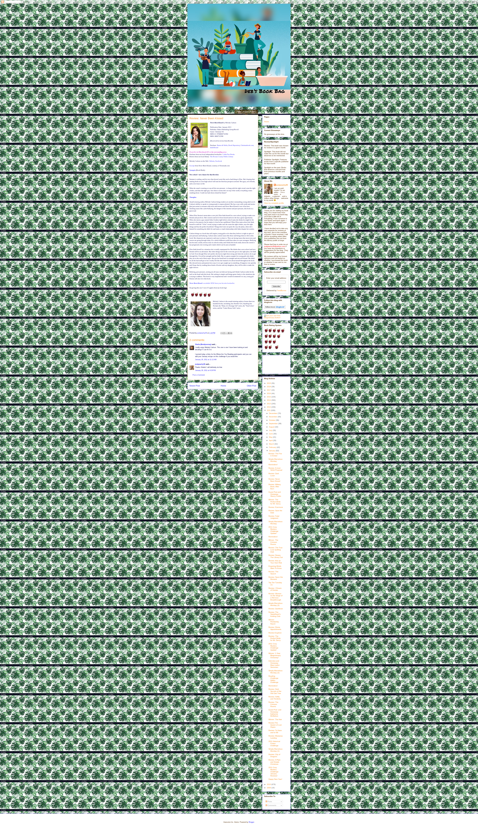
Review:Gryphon (275, 633)
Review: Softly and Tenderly (275, 698)
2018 (269, 387)
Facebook (218, 161)
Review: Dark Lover (274, 475)
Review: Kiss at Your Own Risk (275, 562)
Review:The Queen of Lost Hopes (275, 725)
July (271, 430)
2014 (269, 400)
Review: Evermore (276, 507)
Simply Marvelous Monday (275, 460)
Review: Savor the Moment (276, 578)
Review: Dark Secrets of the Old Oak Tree (275, 691)
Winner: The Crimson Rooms (273, 542)
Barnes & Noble (222, 145)
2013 (269, 404)
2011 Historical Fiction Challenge (274, 743)
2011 (269, 410)
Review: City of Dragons (274, 755)
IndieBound (214, 147)
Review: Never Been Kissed (274, 480)
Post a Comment (199, 375)
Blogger (251, 822)
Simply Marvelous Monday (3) (275, 604)
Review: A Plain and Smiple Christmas (274, 762)
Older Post (251, 386)
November (273, 417)
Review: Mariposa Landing (276, 737)
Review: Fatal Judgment (274, 517)
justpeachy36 (200, 364)
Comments (271, 805)
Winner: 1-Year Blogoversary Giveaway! (275, 655)
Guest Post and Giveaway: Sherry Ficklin (275, 494)
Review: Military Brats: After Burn (275, 486)
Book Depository (234, 145)
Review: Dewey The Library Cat (276, 556)
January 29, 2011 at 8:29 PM (205, 370)
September (273, 424)
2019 (269, 383)
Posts (269, 802)
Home (223, 386)
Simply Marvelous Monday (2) (275, 672)
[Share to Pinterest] (231, 333)
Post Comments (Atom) (227, 394)
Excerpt (192, 166)
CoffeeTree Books (228, 154)
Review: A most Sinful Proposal (275, 469)
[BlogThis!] (224, 333)
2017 (269, 390)
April (271, 440)
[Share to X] (226, 333)
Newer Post (194, 386)
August (272, 427)
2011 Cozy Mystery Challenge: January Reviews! (274, 771)
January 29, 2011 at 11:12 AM (205, 359)
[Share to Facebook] (229, 333)
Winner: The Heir (275, 719)
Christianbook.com (247, 145)
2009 (269, 788)
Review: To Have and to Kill (275, 731)
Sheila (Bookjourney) (203, 344)
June (271, 434)
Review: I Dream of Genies (275, 589)
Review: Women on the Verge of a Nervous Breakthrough (275, 597)
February (273, 447)
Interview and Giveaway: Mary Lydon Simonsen (274, 664)
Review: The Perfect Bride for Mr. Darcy (275, 638)
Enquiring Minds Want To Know (275, 567)
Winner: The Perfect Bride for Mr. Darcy (275, 502)
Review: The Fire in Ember (275, 455)
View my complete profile (274, 203)
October (272, 420)
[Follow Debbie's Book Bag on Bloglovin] (275, 308)
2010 (269, 784)
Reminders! (273, 465)
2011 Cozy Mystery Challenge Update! (273, 530)
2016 (269, 393)
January (272, 451)
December (273, 413)
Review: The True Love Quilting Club (275, 550)
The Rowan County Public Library (221, 157)
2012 (269, 407)
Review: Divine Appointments (275, 628)
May (271, 437)
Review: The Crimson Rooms (273, 704)
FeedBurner (281, 290)
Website (212, 161)
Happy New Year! (275, 779)
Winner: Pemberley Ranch (274, 622)
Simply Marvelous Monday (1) (275, 750)
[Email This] (221, 333)
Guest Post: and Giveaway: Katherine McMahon (275, 713)
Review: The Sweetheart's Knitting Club (275, 614)
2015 (269, 397)
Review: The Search (273, 573)
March (271, 444)
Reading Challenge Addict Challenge (273, 679)
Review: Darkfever (276, 609)
